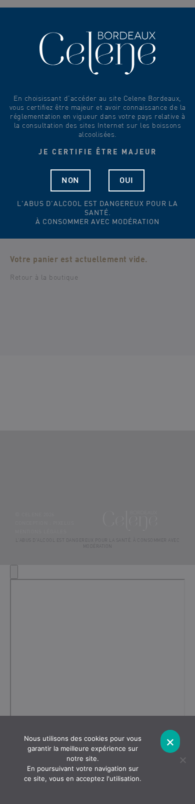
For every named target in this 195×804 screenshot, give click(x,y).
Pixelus (63, 523)
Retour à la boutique (44, 277)
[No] (183, 760)
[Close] (14, 572)
